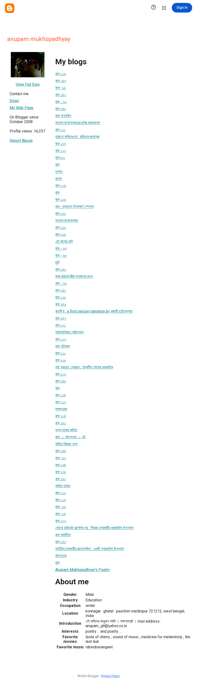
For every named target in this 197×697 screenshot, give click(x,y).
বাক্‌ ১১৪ (60, 395)
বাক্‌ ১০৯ (60, 74)
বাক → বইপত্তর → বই (70, 437)
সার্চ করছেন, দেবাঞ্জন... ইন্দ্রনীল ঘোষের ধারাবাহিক (84, 367)
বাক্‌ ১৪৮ (60, 108)
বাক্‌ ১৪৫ (60, 381)
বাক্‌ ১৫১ (60, 423)
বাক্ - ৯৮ (61, 255)
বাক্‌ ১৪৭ (60, 81)
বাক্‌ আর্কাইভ (63, 535)
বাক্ (57, 164)
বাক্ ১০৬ (60, 185)
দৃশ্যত (59, 171)
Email (14, 101)
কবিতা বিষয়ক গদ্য (66, 444)
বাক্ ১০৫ (60, 199)
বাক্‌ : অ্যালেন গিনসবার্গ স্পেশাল (74, 206)
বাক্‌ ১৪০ (60, 290)
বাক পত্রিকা (62, 346)
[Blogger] (9, 8)
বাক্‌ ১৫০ (60, 479)
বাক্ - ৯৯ (61, 283)
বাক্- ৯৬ (60, 87)
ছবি (57, 262)
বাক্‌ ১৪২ (60, 94)
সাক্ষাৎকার (61, 409)
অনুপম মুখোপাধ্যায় (66, 220)
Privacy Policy (110, 676)
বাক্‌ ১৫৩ (60, 541)
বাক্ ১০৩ (60, 374)
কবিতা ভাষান (62, 486)
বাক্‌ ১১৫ (60, 500)
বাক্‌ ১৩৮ (60, 472)
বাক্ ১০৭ (60, 339)
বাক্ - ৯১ (61, 101)
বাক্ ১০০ (60, 150)
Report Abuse (21, 140)
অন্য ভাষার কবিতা (66, 430)
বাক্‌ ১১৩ (60, 402)
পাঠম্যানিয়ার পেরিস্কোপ (69, 332)
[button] (153, 7)
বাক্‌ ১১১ (60, 129)
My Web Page (21, 107)
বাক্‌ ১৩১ (60, 213)
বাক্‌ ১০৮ (60, 360)
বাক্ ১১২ (60, 493)
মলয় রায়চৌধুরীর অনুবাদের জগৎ (74, 276)
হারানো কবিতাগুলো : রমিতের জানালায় (77, 136)
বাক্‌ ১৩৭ (60, 143)
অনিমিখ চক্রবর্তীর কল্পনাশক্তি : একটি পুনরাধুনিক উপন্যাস (89, 548)
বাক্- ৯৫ (60, 507)
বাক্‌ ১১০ (60, 353)
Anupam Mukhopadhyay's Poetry (82, 569)
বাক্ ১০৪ (60, 416)
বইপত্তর (60, 555)
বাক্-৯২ (60, 157)
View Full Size (28, 84)
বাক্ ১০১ (60, 325)
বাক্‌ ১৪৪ (60, 451)
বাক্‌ (57, 388)
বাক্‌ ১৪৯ (60, 304)
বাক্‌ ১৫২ (60, 269)
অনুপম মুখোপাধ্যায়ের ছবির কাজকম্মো (77, 122)
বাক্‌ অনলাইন (63, 115)
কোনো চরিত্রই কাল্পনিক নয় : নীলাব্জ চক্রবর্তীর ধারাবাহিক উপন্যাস (94, 528)
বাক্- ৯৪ (60, 514)
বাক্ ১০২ (60, 521)
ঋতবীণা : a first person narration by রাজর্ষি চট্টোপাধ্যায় (93, 311)
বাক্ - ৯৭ (61, 248)
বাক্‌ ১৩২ (60, 227)
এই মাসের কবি (64, 241)
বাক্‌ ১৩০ (60, 297)
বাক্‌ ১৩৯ (60, 234)
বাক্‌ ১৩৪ (60, 465)
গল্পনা (58, 178)
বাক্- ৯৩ (60, 458)
